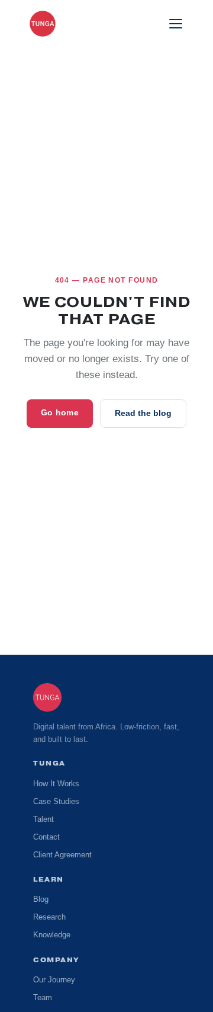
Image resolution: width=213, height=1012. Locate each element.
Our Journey (54, 980)
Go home (61, 413)
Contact (47, 837)
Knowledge (52, 935)
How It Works (57, 784)
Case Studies (55, 801)
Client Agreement (63, 855)
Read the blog (142, 413)
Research (48, 917)
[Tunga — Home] (42, 23)
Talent (43, 819)
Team (43, 998)
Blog (41, 899)
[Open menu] (176, 24)
